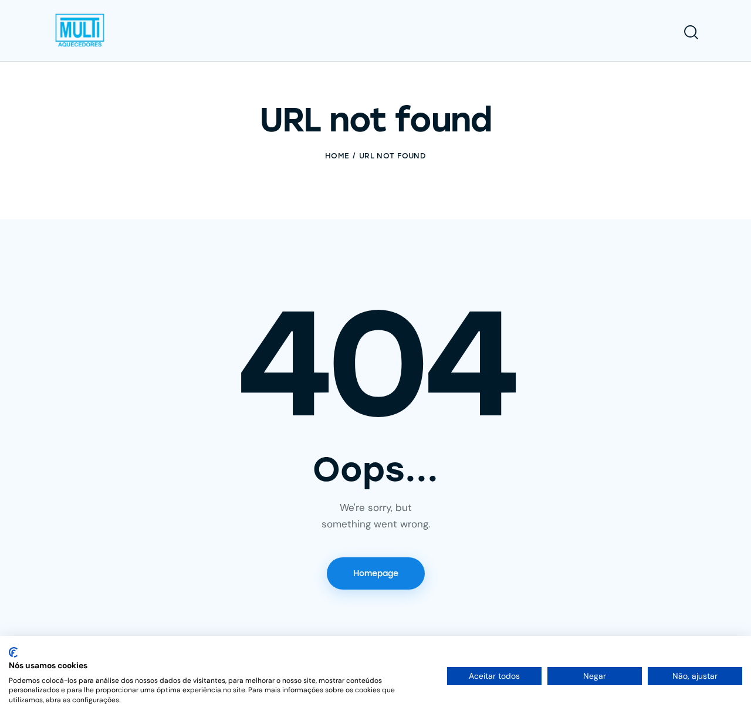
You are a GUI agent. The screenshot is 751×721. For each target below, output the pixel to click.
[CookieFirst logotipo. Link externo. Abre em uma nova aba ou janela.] (13, 652)
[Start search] (691, 32)
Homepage (375, 573)
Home (337, 155)
